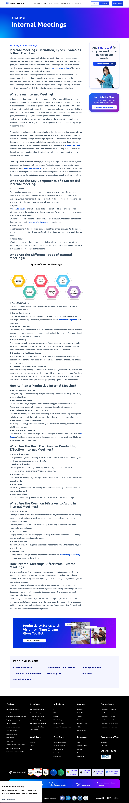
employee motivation (33, 168)
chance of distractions (38, 222)
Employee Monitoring (13, 720)
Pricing (56, 3)
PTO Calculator (58, 749)
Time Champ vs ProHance (109, 720)
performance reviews (61, 68)
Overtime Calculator (60, 745)
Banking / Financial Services (62, 727)
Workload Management (37, 720)
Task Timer (10, 741)
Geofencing (10, 737)
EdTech (56, 716)
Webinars (80, 749)
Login (95, 3)
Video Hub (80, 756)
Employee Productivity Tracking (16, 716)
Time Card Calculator (60, 742)
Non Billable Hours (23, 679)
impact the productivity (70, 555)
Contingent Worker (92, 667)
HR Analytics (54, 673)
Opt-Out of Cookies (9, 799)
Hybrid (32, 745)
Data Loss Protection (13, 748)
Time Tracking (10, 713)
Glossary (80, 753)
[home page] (15, 4)
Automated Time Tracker (61, 667)
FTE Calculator (58, 756)
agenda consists (19, 209)
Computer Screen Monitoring (15, 744)
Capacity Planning (35, 713)
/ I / (18, 45)
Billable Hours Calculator (61, 753)
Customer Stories (82, 745)
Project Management (13, 727)
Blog (78, 742)
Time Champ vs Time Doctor (109, 723)
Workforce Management (37, 709)
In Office (32, 749)
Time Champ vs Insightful (108, 709)
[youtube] (118, 799)
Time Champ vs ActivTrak (109, 713)
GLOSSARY (19, 18)
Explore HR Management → (104, 107)
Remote (32, 742)
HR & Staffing (58, 720)
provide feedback (72, 145)
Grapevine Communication (27, 673)
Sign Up (104, 3)
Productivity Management (38, 723)
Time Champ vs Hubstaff (108, 716)
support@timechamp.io (81, 785)
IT (54, 709)
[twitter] (110, 799)
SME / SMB (104, 745)
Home (13, 45)
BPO (55, 713)
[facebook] (103, 799)
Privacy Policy (81, 730)
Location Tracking (11, 734)
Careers (79, 716)
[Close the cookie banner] (39, 785)
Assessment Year (22, 667)
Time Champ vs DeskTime (109, 727)
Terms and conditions (49, 798)
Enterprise (104, 742)
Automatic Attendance (13, 709)
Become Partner (82, 723)
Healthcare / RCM (59, 723)
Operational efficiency (37, 716)
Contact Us (80, 713)
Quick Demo (117, 3)
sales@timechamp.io (58, 785)
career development (68, 320)
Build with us (81, 720)
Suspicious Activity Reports (15, 752)
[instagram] (107, 799)
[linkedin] (114, 799)
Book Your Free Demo (104, 64)
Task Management (12, 730)
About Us (80, 709)
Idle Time (87, 673)
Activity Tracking (11, 723)
